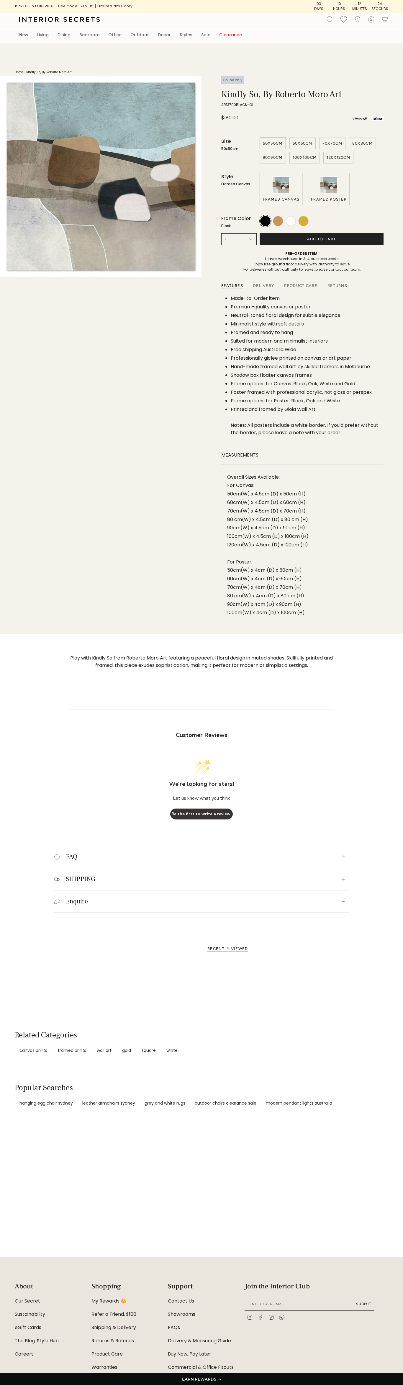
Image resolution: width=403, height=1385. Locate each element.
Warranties (104, 1367)
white (172, 1050)
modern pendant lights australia (299, 1103)
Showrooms (181, 1314)
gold (126, 1050)
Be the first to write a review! (201, 814)
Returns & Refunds (112, 1340)
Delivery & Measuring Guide (199, 1340)
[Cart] (384, 19)
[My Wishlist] (344, 19)
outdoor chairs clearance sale (225, 1103)
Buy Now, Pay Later (189, 1354)
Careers (24, 1354)
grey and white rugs (165, 1103)
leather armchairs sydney (108, 1103)
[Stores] (357, 19)
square (149, 1050)
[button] (201, 1379)
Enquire (77, 901)
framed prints (72, 1050)
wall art (104, 1050)
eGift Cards (28, 1327)
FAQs (174, 1327)
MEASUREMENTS (239, 455)
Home (19, 72)
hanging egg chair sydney (46, 1103)
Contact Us (181, 1301)
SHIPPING (80, 879)
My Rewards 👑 (109, 1301)
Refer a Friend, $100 (113, 1314)
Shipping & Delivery (113, 1327)
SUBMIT (363, 1304)
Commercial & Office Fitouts (201, 1367)
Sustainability (30, 1314)
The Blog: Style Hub (37, 1340)
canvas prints (33, 1050)
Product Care (107, 1354)
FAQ (71, 857)
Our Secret (27, 1301)
